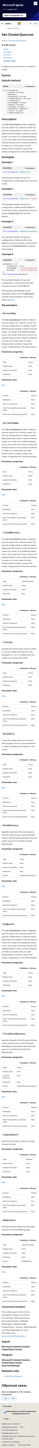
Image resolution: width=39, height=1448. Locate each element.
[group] (19, 198)
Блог (21, 1427)
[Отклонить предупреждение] (35, 3)
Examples (6, 55)
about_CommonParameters (13, 1336)
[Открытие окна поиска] (31, 23)
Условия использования (11, 1442)
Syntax (5, 49)
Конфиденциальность (10, 1433)
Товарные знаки (8, 1445)
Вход (35, 23)
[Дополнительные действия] (35, 28)
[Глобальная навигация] (2, 23)
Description (7, 52)
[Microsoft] (19, 23)
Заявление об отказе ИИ (11, 1424)
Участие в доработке (9, 1430)
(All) (3, 385)
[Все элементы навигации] (4, 28)
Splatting (10, 300)
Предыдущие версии (9, 1427)
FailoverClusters (13, 28)
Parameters (7, 58)
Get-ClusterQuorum (14, 1376)
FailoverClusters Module (17, 41)
